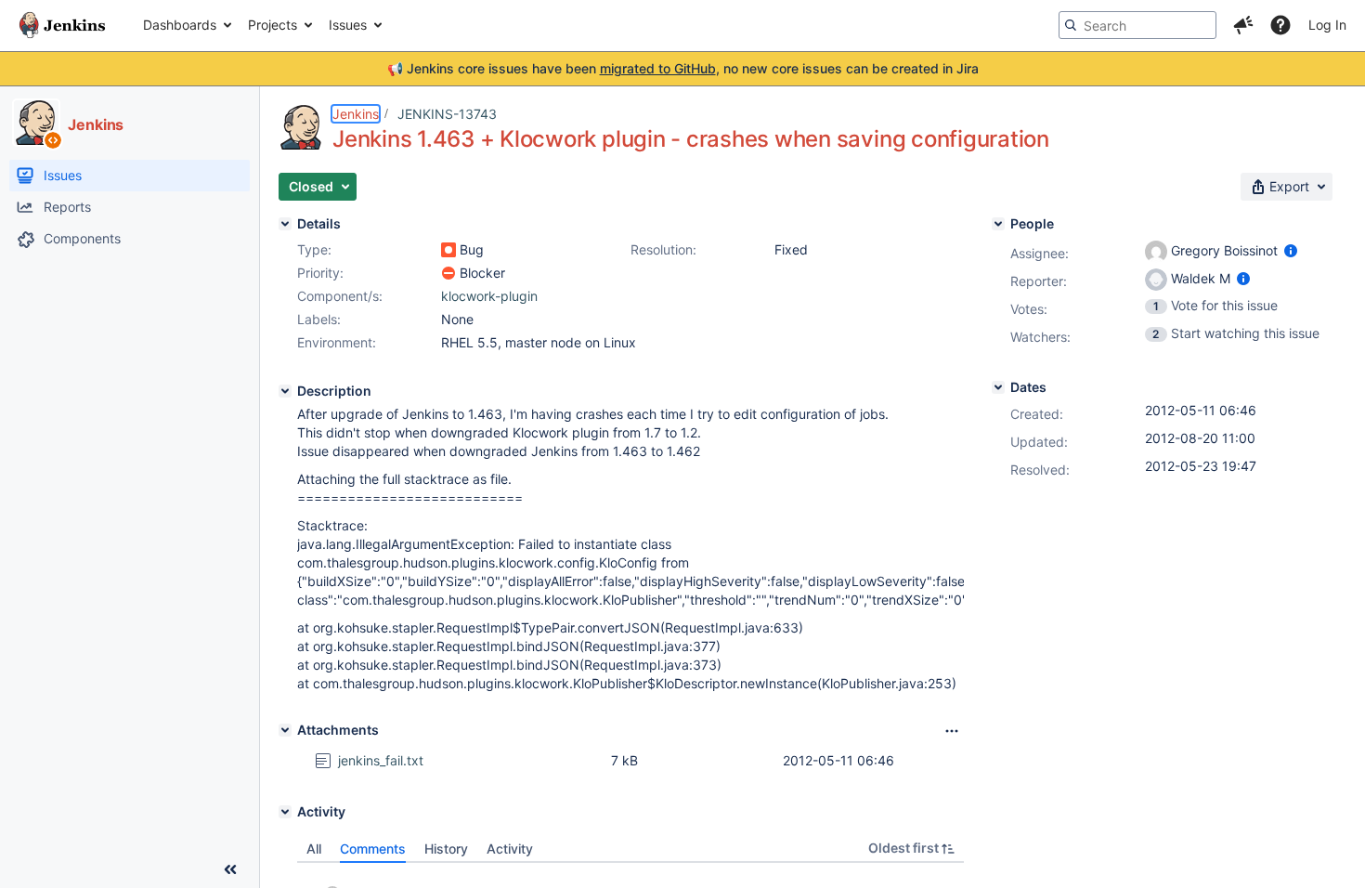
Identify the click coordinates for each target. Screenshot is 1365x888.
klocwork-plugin (489, 296)
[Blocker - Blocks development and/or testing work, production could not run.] (448, 273)
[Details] (285, 223)
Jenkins (355, 114)
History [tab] (446, 848)
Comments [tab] (373, 848)
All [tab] (313, 848)
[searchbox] (1138, 25)
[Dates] (998, 387)
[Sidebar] (230, 869)
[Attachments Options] (952, 731)
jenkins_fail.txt (380, 760)
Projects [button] (272, 25)
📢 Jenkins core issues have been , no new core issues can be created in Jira (683, 68)
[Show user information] (1290, 250)
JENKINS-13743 (447, 114)
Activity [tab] (510, 848)
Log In (1327, 25)
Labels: (319, 319)
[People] (998, 223)
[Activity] (285, 811)
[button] (1243, 25)
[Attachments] (285, 730)
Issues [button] (348, 25)
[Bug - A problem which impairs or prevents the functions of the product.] (448, 249)
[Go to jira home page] (62, 25)
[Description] (285, 391)
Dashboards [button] (179, 25)
